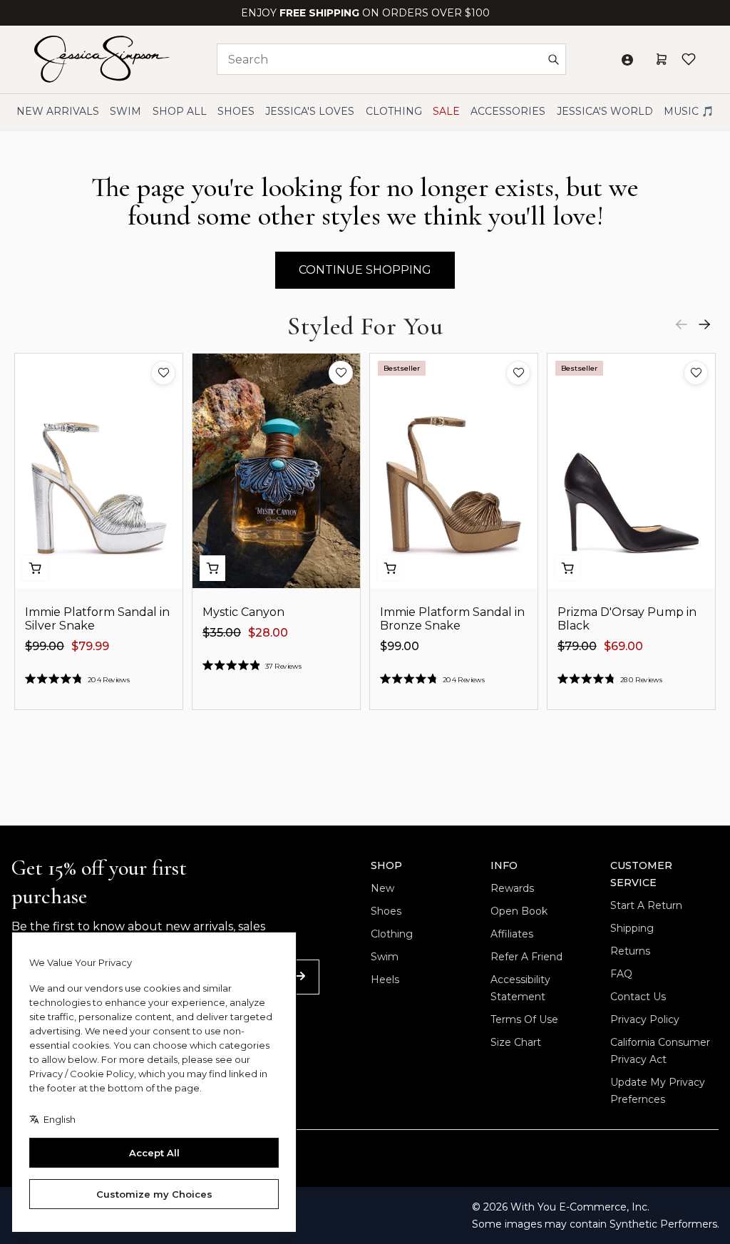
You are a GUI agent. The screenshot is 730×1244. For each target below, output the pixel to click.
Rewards (512, 888)
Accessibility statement (520, 988)
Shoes (386, 911)
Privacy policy (644, 1019)
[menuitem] (605, 111)
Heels (385, 979)
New (382, 888)
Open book (519, 911)
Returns (630, 951)
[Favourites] (689, 59)
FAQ (621, 973)
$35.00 (221, 632)
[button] (163, 372)
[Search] (553, 59)
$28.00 (268, 632)
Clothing (392, 933)
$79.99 (90, 646)
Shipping (632, 928)
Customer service (641, 874)
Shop (386, 865)
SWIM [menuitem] (125, 111)
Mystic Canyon (243, 612)
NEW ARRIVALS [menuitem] (57, 111)
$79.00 (577, 646)
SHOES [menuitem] (236, 111)
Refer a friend (526, 956)
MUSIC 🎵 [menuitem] (689, 111)
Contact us (638, 996)
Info (504, 865)
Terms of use (524, 1019)
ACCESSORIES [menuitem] (508, 111)
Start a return (646, 905)
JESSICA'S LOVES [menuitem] (309, 111)
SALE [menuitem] (446, 111)
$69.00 (623, 646)
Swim (385, 956)
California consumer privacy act (660, 1051)
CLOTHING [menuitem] (394, 111)
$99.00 (44, 646)
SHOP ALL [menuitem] (180, 111)
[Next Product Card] (704, 324)
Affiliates (511, 933)
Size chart (515, 1042)
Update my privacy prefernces (657, 1091)
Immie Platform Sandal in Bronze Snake (452, 618)
